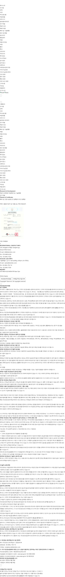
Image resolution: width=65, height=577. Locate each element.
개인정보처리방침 (6, 278)
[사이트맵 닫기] (1, 102)
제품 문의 (2, 186)
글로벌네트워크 (4, 21)
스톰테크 (2, 104)
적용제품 (2, 17)
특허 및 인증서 (4, 199)
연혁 (1, 10)
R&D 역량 (3, 28)
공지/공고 (2, 63)
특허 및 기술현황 (5, 30)
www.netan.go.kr (21, 556)
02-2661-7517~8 (7, 265)
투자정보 (2, 56)
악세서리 (2, 53)
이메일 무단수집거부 (19, 278)
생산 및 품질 (3, 33)
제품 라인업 (3, 42)
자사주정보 (3, 58)
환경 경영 (2, 79)
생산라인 (2, 35)
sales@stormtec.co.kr (11, 263)
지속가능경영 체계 (5, 72)
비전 (1, 12)
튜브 (1, 49)
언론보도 (2, 65)
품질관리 (2, 37)
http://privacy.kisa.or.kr (20, 551)
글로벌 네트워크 (4, 120)
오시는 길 (2, 90)
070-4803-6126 (7, 254)
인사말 (2, 7)
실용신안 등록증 (12, 199)
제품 (1, 40)
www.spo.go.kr (22, 554)
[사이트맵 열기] (1, 95)
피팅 (1, 44)
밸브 (1, 46)
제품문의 (2, 88)
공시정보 (2, 60)
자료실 (2, 86)
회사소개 (2, 5)
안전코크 (2, 51)
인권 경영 (2, 74)
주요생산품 (3, 14)
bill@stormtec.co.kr (10, 252)
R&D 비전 (3, 26)
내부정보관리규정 (5, 67)
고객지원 (2, 83)
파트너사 (2, 19)
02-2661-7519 (7, 256)
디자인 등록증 (21, 199)
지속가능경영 (4, 69)
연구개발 (2, 23)
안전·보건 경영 (4, 81)
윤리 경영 (2, 76)
